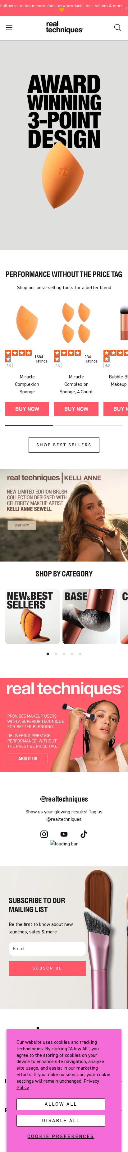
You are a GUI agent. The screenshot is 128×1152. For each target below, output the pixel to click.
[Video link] (64, 144)
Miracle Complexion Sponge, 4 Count (76, 384)
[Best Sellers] (32, 616)
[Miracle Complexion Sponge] (27, 323)
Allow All (61, 1104)
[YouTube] (64, 835)
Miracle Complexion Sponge (27, 384)
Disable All (61, 1120)
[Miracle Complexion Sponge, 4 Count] (76, 323)
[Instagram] (44, 835)
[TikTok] (84, 835)
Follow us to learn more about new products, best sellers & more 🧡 (61, 8)
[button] (20, 27)
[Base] (89, 616)
